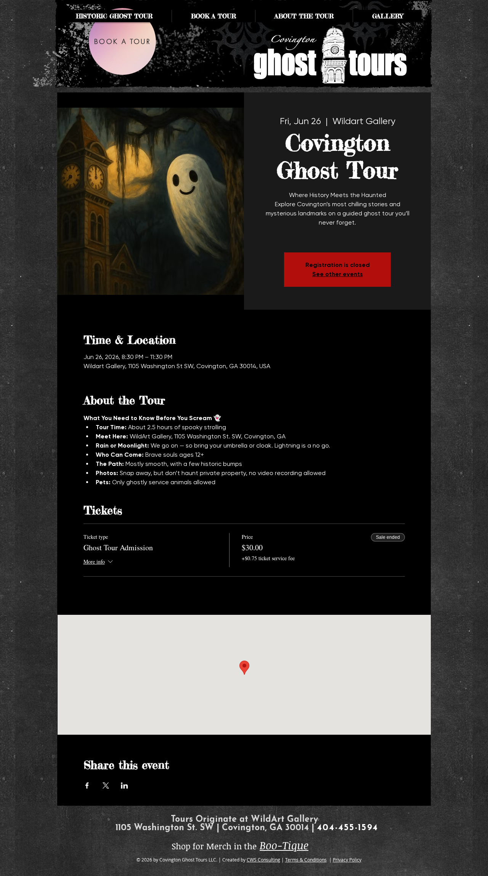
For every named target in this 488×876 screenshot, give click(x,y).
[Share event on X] (105, 785)
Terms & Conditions (306, 860)
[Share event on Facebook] (87, 785)
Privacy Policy (347, 860)
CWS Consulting (263, 860)
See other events (337, 274)
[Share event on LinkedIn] (124, 785)
